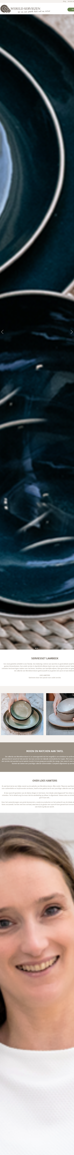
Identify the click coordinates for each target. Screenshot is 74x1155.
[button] (71, 332)
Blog (64, 1)
